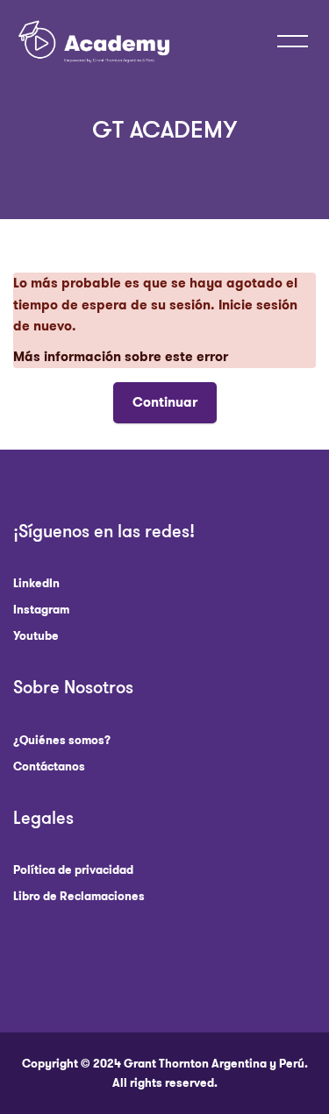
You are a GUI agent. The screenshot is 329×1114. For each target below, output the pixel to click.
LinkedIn (36, 583)
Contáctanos (49, 766)
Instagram (41, 609)
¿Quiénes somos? (62, 740)
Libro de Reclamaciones (79, 896)
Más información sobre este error (120, 356)
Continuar (164, 402)
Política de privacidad (73, 869)
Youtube (36, 635)
